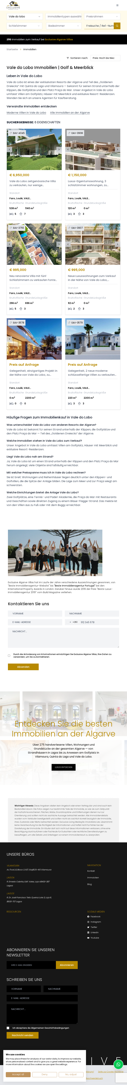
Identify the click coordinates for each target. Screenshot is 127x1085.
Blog (89, 884)
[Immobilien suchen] (117, 26)
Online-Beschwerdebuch (90, 1078)
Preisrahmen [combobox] (94, 16)
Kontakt (91, 871)
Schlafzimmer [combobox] (18, 26)
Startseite (12, 49)
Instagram (96, 922)
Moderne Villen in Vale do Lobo (26, 113)
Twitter (94, 927)
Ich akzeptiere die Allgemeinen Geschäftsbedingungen (41, 1028)
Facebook (95, 916)
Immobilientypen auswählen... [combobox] (65, 16)
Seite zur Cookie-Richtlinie (111, 1071)
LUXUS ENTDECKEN (63, 767)
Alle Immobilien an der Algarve (70, 113)
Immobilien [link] (29, 49)
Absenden (23, 667)
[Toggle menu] (117, 5)
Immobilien (93, 877)
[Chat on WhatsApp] (118, 1064)
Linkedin (95, 932)
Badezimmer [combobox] (56, 26)
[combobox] (25, 16)
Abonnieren (67, 965)
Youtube (95, 938)
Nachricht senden (22, 1035)
